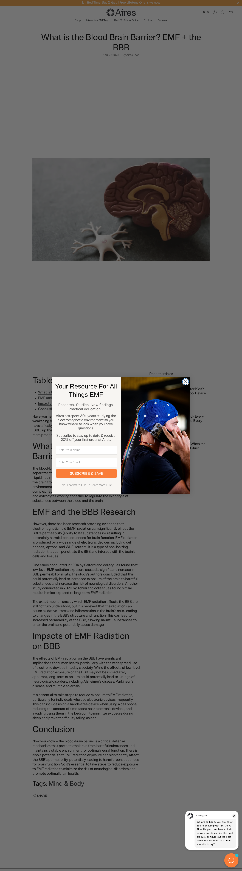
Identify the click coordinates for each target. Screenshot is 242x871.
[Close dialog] (185, 382)
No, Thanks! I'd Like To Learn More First (86, 485)
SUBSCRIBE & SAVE (86, 473)
